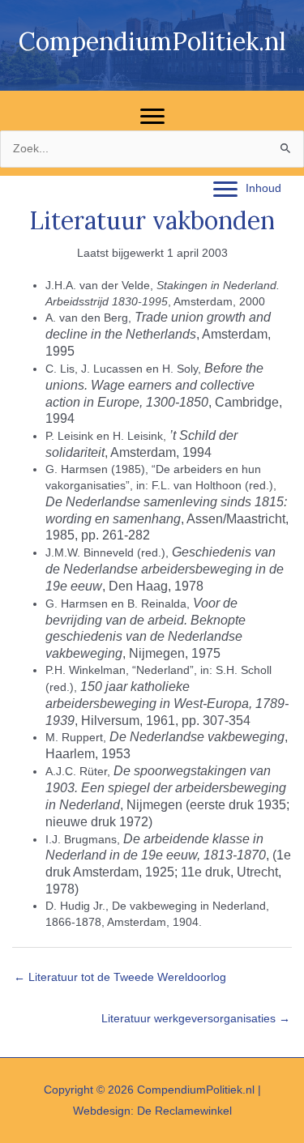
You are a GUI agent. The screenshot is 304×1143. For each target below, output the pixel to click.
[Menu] (152, 116)
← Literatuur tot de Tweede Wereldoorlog (120, 977)
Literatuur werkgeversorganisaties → (195, 1019)
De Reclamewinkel (184, 1111)
